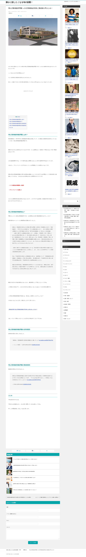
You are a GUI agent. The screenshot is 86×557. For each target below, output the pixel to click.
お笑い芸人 (66, 249)
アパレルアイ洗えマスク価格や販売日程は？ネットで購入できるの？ (25, 459)
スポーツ (66, 275)
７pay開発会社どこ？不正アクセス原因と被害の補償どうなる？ (24, 477)
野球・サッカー (67, 318)
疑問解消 (66, 310)
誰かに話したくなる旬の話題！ (19, 2)
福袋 (65, 312)
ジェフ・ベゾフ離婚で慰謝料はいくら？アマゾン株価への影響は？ (47, 497)
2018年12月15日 (36, 344)
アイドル (66, 252)
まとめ (11, 127)
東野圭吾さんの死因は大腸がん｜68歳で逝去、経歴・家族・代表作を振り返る (71, 234)
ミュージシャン (67, 284)
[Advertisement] (32, 56)
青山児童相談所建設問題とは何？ (16, 119)
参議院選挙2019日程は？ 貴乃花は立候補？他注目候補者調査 (24, 471)
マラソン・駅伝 (67, 281)
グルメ (65, 266)
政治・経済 (66, 301)
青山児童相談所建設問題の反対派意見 (17, 123)
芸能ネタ (69, 27)
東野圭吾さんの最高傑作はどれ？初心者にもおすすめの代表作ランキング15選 (71, 222)
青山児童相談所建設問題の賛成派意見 (17, 125)
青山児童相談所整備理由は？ (15, 121)
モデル (65, 286)
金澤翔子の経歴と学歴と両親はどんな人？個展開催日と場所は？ (24, 483)
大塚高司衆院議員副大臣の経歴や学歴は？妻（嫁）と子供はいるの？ (25, 465)
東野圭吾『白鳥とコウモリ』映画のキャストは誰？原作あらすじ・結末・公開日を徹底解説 (71, 228)
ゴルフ (65, 269)
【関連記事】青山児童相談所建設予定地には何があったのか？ (22, 309)
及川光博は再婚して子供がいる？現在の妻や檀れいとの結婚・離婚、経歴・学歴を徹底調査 (71, 216)
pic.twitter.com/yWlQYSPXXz (34, 379)
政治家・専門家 (70, 175)
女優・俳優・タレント (68, 298)
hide (19, 116)
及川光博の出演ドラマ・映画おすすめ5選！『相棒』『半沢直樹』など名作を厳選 (71, 210)
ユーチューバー (67, 289)
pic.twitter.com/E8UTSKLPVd (46, 340)
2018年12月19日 (27, 384)
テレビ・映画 (69, 117)
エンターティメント (68, 263)
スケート (66, 272)
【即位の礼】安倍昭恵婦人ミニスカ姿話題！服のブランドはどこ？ (25, 489)
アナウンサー (69, 82)
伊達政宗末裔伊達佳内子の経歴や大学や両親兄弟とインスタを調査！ (19, 497)
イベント (66, 258)
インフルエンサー (67, 260)
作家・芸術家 (67, 295)
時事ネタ (10, 13)
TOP (13, 549)
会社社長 (66, 292)
